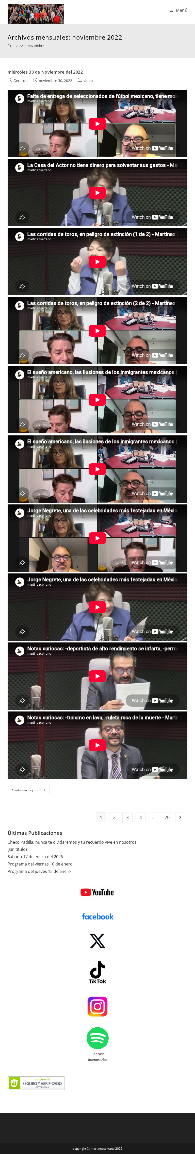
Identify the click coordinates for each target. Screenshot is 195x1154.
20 (167, 817)
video (88, 80)
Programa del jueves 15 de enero (39, 871)
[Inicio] (9, 45)
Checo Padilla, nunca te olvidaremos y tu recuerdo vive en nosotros (72, 842)
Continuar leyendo (31, 791)
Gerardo (20, 80)
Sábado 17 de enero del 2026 (35, 856)
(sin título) (17, 849)
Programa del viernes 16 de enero (40, 864)
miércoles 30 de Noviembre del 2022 (45, 72)
